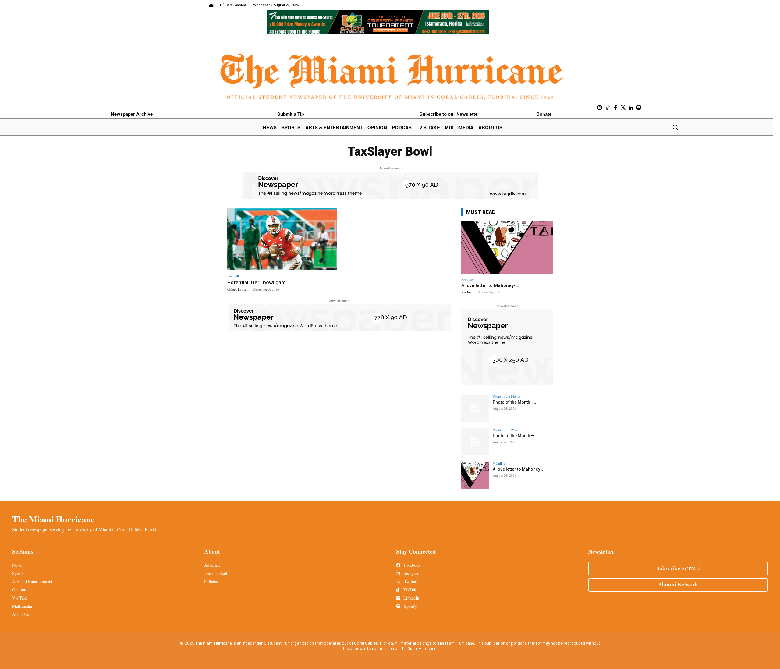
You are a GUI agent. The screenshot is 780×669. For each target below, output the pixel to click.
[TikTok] (608, 108)
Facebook (411, 565)
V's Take (467, 291)
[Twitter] (623, 108)
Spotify (410, 606)
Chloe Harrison (238, 289)
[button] (675, 127)
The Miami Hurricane (53, 519)
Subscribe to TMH (678, 568)
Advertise (212, 565)
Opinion (19, 590)
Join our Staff (215, 573)
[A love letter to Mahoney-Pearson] (507, 247)
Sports (17, 573)
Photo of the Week (506, 429)
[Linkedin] (631, 108)
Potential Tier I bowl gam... (258, 282)
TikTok (409, 590)
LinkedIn (410, 598)
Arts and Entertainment (32, 581)
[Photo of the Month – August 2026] (475, 408)
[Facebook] (615, 108)
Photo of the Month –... (515, 402)
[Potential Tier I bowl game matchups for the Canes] (282, 239)
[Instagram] (600, 108)
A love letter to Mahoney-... (490, 285)
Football (233, 276)
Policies (211, 581)
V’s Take (19, 598)
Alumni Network (678, 584)
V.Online (467, 279)
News (17, 565)
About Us (20, 614)
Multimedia (22, 606)
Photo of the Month (506, 396)
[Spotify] (639, 108)
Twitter (410, 581)
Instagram (411, 573)
